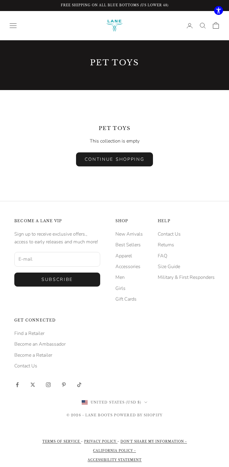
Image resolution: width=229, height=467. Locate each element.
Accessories (127, 266)
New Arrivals (129, 234)
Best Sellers (128, 245)
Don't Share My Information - (153, 441)
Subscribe (57, 279)
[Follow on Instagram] (48, 385)
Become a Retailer (33, 355)
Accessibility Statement (115, 460)
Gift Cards (126, 299)
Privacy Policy (100, 441)
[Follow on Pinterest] (64, 385)
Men (120, 277)
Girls (120, 288)
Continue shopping (115, 159)
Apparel (123, 256)
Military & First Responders (186, 277)
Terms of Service (61, 441)
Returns (166, 245)
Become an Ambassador (40, 344)
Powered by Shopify (138, 415)
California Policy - (114, 451)
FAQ (162, 256)
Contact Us (169, 234)
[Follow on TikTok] (79, 385)
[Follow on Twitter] (33, 385)
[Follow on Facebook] (17, 385)
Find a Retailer (29, 333)
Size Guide (169, 266)
